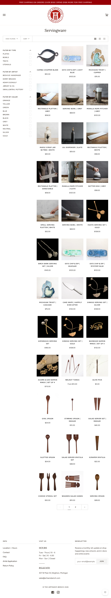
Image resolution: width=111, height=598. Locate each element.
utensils (7, 64)
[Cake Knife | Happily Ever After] (72, 288)
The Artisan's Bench (54, 587)
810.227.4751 (44, 568)
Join (102, 561)
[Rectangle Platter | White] (97, 133)
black (5, 118)
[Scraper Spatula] (97, 443)
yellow (6, 104)
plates (6, 54)
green (6, 107)
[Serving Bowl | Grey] (72, 94)
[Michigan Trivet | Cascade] (47, 288)
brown (6, 115)
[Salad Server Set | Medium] (97, 404)
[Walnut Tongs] (72, 365)
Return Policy (8, 566)
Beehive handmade (12, 75)
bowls (6, 57)
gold (5, 136)
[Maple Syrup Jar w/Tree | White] (47, 133)
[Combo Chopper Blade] (47, 56)
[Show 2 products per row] (95, 39)
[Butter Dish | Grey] (97, 172)
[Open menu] (7, 15)
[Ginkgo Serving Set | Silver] (97, 288)
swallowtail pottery (13, 89)
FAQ (4, 557)
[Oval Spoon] (47, 404)
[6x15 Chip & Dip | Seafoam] (72, 249)
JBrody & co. (9, 86)
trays (5, 61)
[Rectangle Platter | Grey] (47, 94)
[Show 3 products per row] (100, 39)
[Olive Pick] (97, 365)
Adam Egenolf (10, 82)
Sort (25, 39)
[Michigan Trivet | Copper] (97, 56)
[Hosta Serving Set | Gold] (97, 211)
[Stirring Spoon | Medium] (72, 404)
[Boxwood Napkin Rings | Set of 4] (97, 327)
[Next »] (84, 507)
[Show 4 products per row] (105, 39)
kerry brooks (9, 79)
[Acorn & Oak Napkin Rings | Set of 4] (47, 365)
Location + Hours (10, 548)
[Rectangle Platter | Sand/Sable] (47, 172)
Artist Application (10, 561)
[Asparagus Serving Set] (47, 327)
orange (6, 100)
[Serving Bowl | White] (72, 211)
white (5, 125)
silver (6, 132)
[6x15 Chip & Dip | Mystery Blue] (97, 249)
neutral (7, 129)
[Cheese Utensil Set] (47, 482)
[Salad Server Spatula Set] (72, 443)
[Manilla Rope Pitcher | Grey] (97, 94)
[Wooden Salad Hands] (72, 482)
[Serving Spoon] (97, 482)
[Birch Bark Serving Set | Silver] (47, 249)
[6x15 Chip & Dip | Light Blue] (72, 55)
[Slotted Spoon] (47, 443)
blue (5, 111)
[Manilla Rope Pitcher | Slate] (72, 172)
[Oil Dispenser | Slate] (72, 133)
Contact (6, 552)
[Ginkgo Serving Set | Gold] (72, 327)
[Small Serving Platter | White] (47, 211)
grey (5, 122)
